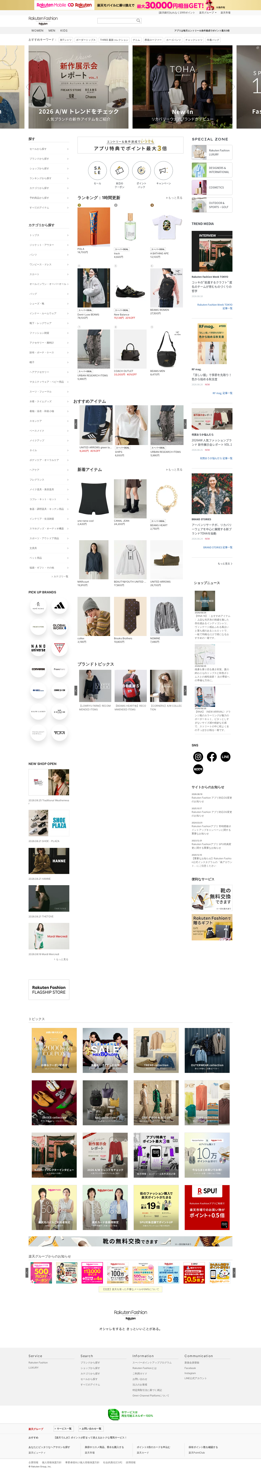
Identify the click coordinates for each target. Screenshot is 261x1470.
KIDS (64, 30)
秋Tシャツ (66, 39)
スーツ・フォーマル (41, 391)
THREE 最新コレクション (114, 39)
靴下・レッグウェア (41, 323)
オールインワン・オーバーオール (48, 283)
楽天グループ (206, 12)
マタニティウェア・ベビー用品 (47, 381)
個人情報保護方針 (52, 1462)
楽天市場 (225, 12)
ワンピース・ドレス (41, 264)
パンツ (33, 254)
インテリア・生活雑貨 (42, 518)
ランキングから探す (41, 178)
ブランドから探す (39, 158)
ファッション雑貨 (39, 332)
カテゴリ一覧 (61, 576)
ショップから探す (39, 168)
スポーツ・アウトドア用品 (44, 538)
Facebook (190, 1368)
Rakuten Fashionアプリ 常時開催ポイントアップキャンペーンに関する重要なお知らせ (211, 830)
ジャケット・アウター (42, 244)
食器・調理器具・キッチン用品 (47, 508)
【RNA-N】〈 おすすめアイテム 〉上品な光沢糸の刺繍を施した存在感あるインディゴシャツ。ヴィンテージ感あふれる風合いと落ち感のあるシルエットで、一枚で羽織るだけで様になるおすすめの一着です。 (212, 626)
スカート (34, 274)
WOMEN (37, 30)
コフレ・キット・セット (43, 499)
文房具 (33, 548)
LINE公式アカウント (196, 1378)
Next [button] (232, 87)
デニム (136, 39)
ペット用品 (36, 557)
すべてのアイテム (39, 207)
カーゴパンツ (173, 39)
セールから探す (38, 148)
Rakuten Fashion (60, 20)
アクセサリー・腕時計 (42, 342)
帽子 (32, 362)
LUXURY (34, 1367)
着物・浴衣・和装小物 (42, 411)
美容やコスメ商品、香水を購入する (104, 1447)
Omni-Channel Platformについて (151, 1395)
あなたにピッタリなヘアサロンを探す (49, 1447)
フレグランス (37, 479)
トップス (34, 235)
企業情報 (33, 1462)
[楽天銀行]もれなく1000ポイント (177, 12)
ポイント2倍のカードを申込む (153, 1447)
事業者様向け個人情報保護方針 (82, 1462)
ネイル (33, 450)
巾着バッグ (213, 39)
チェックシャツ (193, 39)
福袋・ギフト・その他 (42, 567)
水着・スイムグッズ (41, 401)
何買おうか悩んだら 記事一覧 (216, 458)
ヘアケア (34, 469)
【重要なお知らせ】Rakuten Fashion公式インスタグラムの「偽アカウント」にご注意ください (212, 862)
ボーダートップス (86, 39)
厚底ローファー (153, 39)
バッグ (33, 293)
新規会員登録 (192, 1362)
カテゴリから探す (39, 188)
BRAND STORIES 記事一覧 (217, 547)
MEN (52, 30)
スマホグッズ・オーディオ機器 (47, 528)
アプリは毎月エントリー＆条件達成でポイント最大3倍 (202, 30)
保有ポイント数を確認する (203, 1447)
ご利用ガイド (140, 1373)
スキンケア (36, 420)
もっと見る (62, 959)
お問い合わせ (140, 1379)
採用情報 (131, 1462)
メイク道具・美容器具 (42, 489)
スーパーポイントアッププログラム (152, 1362)
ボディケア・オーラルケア (44, 460)
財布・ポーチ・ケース (42, 352)
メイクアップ (37, 440)
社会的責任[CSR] (112, 1462)
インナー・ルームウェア (43, 313)
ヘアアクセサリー (39, 372)
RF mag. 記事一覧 (222, 393)
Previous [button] (28, 87)
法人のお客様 (140, 1384)
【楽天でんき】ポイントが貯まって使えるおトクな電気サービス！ (90, 1437)
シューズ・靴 (37, 303)
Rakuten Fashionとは (145, 1368)
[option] (78, 87)
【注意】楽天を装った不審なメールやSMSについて (130, 1289)
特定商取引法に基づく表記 (147, 1390)
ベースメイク (37, 430)
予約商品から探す (39, 197)
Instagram (190, 1373)
